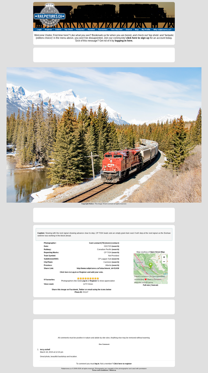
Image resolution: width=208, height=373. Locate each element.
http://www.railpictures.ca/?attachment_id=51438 (98, 268)
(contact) (115, 243)
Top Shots (68, 30)
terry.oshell (45, 349)
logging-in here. (124, 40)
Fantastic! (80, 30)
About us (112, 370)
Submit (58, 30)
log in (97, 364)
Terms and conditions (100, 370)
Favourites (103, 30)
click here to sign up (137, 38)
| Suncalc (154, 285)
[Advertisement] (104, 55)
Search (129, 30)
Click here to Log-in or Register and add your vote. (81, 272)
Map (137, 30)
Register (48, 30)
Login (39, 30)
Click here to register (122, 364)
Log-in (84, 281)
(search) (115, 246)
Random (91, 30)
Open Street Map (157, 252)
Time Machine (117, 30)
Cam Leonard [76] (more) (100, 243)
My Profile (146, 30)
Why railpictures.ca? (162, 30)
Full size (146, 285)
